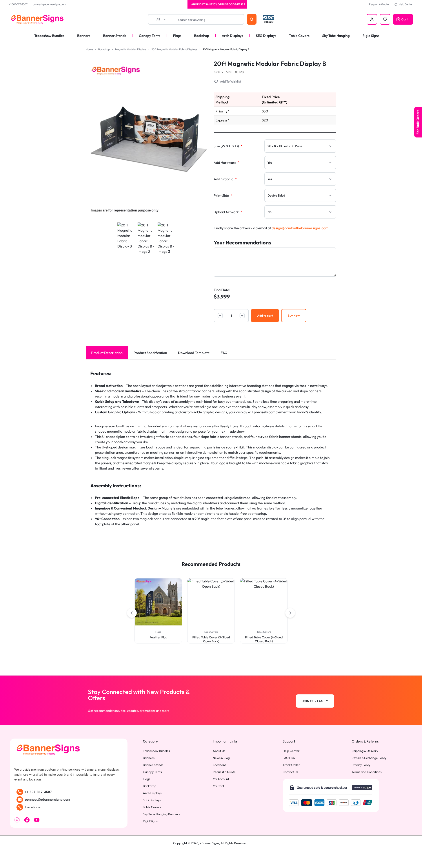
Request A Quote (379, 4)
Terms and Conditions (367, 772)
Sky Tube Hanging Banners (161, 814)
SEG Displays (266, 35)
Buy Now (294, 316)
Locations (32, 807)
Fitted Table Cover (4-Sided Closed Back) (211, 639)
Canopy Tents (149, 35)
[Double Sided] (300, 195)
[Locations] (19, 807)
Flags (177, 35)
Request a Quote (224, 772)
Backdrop (201, 35)
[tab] (107, 352)
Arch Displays (232, 35)
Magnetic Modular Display (130, 49)
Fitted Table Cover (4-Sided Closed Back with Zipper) (264, 639)
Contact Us (290, 772)
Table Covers (299, 35)
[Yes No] (300, 212)
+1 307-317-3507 (18, 4)
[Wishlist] (385, 19)
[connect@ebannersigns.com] (19, 799)
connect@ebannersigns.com (49, 4)
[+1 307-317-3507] (19, 792)
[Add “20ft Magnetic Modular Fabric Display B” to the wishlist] (227, 81)
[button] (138, 602)
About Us (219, 751)
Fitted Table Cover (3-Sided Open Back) (158, 639)
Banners (83, 35)
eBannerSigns (209, 843)
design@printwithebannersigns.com (300, 228)
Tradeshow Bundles (49, 35)
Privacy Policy (361, 765)
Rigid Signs (370, 35)
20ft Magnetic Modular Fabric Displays (174, 49)
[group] (158, 601)
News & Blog (221, 758)
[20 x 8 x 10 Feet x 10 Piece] (300, 146)
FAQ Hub (289, 758)
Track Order (291, 765)
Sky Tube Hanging (336, 35)
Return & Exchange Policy (369, 758)
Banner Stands (114, 35)
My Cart (218, 786)
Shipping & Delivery (365, 751)
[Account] (372, 19)
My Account (221, 779)
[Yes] (300, 162)
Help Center (406, 4)
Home (89, 49)
